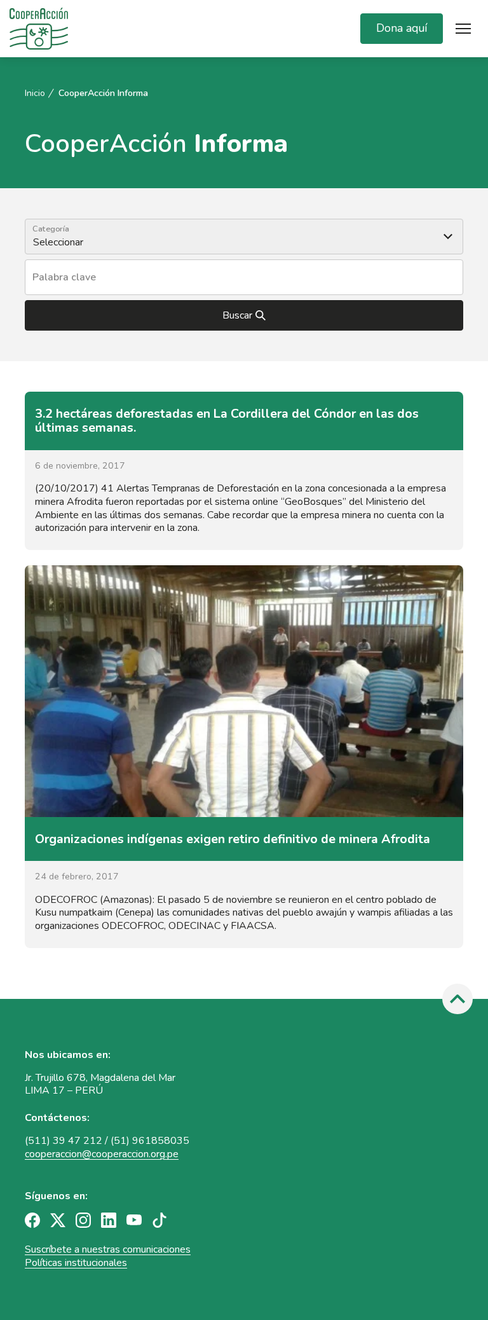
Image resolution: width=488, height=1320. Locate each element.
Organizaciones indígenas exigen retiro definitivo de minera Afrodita (232, 839)
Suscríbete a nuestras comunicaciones (108, 1249)
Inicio (35, 93)
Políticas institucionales (76, 1263)
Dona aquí (401, 28)
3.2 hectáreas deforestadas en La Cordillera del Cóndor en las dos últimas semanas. (227, 420)
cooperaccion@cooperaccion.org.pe (102, 1154)
